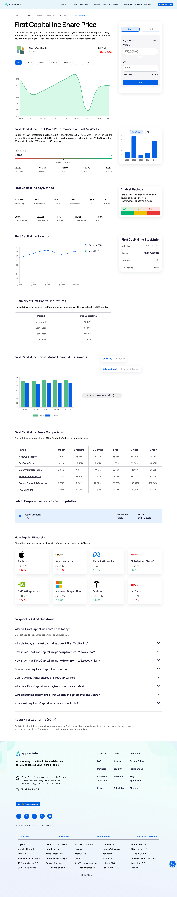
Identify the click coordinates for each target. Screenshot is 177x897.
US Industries (103, 836)
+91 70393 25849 (30, 788)
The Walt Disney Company (144, 858)
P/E (148, 132)
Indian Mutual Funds (147, 836)
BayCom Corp (26, 463)
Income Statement (130, 369)
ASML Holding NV (139, 849)
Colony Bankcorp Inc (30, 469)
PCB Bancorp (26, 489)
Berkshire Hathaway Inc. (57, 858)
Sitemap (134, 788)
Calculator (119, 788)
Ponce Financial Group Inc (33, 483)
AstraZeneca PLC (54, 853)
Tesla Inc (78, 849)
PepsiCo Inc (80, 853)
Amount (127, 45)
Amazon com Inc (139, 844)
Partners (106, 4)
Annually (120, 358)
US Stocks (27, 15)
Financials (50, 15)
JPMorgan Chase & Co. (29, 863)
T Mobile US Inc (138, 853)
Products (64, 4)
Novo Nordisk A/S (111, 867)
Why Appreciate (81, 4)
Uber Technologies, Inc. (85, 863)
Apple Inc (22, 844)
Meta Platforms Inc (27, 849)
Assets (97, 4)
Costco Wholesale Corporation (111, 849)
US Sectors (63, 836)
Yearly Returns (137, 132)
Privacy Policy (137, 761)
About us (101, 753)
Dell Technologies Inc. (56, 867)
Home (17, 15)
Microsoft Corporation (57, 844)
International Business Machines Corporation (29, 858)
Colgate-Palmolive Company (27, 867)
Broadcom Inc (52, 849)
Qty (124, 62)
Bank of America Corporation (54, 863)
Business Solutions (142, 4)
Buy (140, 82)
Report (100, 788)
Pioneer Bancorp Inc (30, 476)
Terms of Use (136, 768)
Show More (86, 875)
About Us (128, 4)
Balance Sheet (110, 369)
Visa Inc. (78, 858)
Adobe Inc (107, 853)
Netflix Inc (23, 853)
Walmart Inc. (109, 858)
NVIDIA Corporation (83, 844)
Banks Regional (63, 15)
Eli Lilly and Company (84, 867)
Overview (38, 15)
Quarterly (107, 358)
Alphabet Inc (109, 844)
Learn (115, 4)
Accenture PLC (138, 863)
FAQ (99, 761)
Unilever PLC (109, 863)
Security (118, 768)
